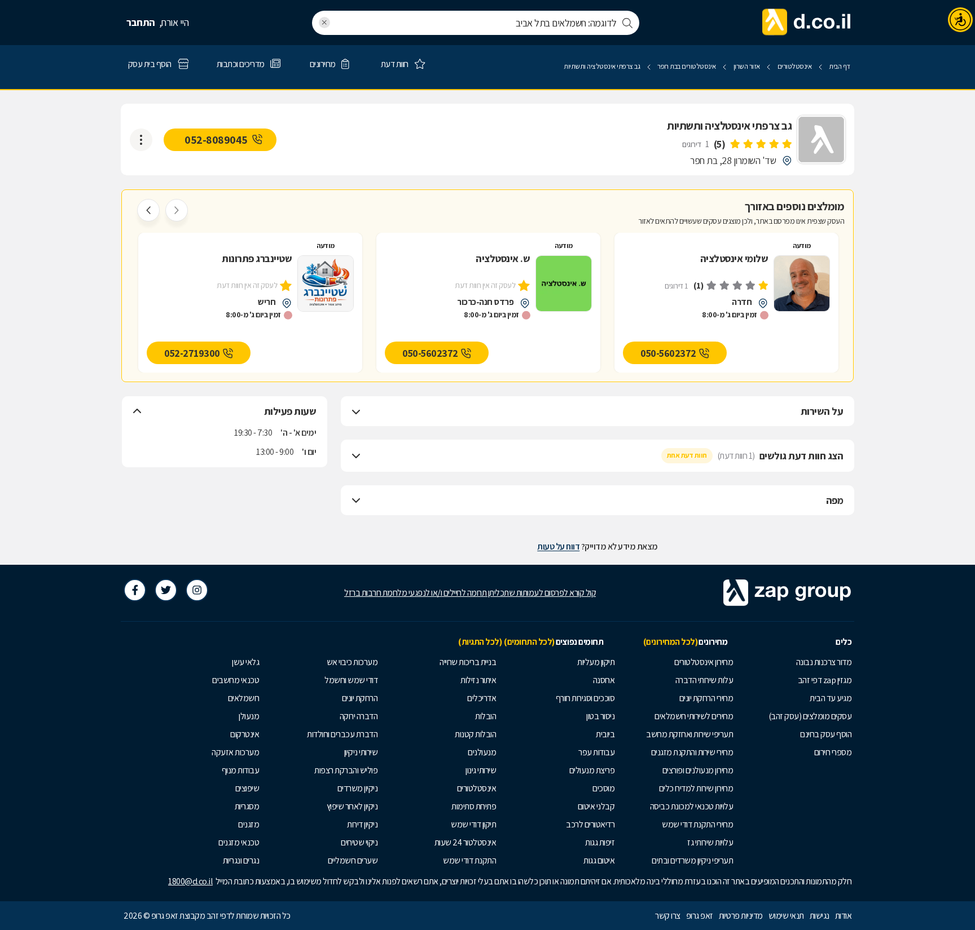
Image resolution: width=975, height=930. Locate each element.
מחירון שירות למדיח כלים (696, 788)
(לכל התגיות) (480, 642)
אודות (843, 916)
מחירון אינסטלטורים (703, 662)
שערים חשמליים (353, 860)
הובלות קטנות (475, 734)
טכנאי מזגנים (238, 842)
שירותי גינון (480, 770)
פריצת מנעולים (592, 770)
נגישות (819, 916)
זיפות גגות (599, 842)
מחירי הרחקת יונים (706, 698)
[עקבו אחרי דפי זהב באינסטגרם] (197, 590)
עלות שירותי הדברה (704, 680)
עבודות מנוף (241, 770)
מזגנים (248, 824)
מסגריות (247, 806)
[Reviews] (761, 144)
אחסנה (604, 680)
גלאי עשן (245, 662)
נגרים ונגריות (241, 860)
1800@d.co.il (190, 881)
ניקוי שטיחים (359, 842)
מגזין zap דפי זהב (825, 680)
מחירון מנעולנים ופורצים (698, 770)
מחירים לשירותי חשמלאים (694, 716)
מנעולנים (482, 752)
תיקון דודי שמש (473, 824)
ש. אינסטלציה (503, 259)
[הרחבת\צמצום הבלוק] (356, 411)
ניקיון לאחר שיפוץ (352, 806)
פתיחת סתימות (473, 806)
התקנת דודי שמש (469, 860)
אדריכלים (481, 698)
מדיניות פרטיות (741, 916)
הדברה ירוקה (359, 716)
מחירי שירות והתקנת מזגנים (692, 752)
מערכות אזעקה (235, 752)
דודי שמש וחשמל (350, 680)
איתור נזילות (478, 680)
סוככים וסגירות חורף (585, 698)
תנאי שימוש (786, 916)
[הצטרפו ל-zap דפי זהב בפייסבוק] (135, 590)
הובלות (485, 716)
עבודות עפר (596, 752)
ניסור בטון (600, 716)
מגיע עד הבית (830, 698)
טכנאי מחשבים (235, 680)
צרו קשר (667, 916)
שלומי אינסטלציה (734, 259)
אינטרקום (244, 734)
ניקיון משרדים (357, 788)
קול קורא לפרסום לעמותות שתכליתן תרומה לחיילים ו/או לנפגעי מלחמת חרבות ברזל (470, 593)
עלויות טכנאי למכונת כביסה (692, 806)
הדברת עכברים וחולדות (342, 734)
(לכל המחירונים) (670, 642)
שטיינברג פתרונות (257, 259)
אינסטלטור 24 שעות (465, 842)
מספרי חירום (833, 752)
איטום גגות (598, 860)
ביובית (605, 734)
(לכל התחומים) (529, 642)
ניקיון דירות (362, 824)
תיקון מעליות (595, 662)
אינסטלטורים (477, 788)
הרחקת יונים (360, 698)
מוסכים (603, 788)
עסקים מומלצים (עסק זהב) (810, 716)
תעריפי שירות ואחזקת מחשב (689, 734)
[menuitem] (795, 662)
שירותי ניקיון (361, 752)
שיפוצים (247, 788)
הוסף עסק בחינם (825, 734)
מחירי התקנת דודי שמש (697, 824)
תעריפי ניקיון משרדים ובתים (692, 860)
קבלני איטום (596, 806)
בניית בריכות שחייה (468, 662)
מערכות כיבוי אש (352, 662)
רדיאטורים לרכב (590, 824)
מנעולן (249, 716)
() (720, 144)
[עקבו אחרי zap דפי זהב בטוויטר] (166, 590)
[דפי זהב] (806, 22)
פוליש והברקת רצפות (345, 770)
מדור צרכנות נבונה (824, 662)
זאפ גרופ (699, 916)
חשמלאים (244, 698)
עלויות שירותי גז (710, 842)
